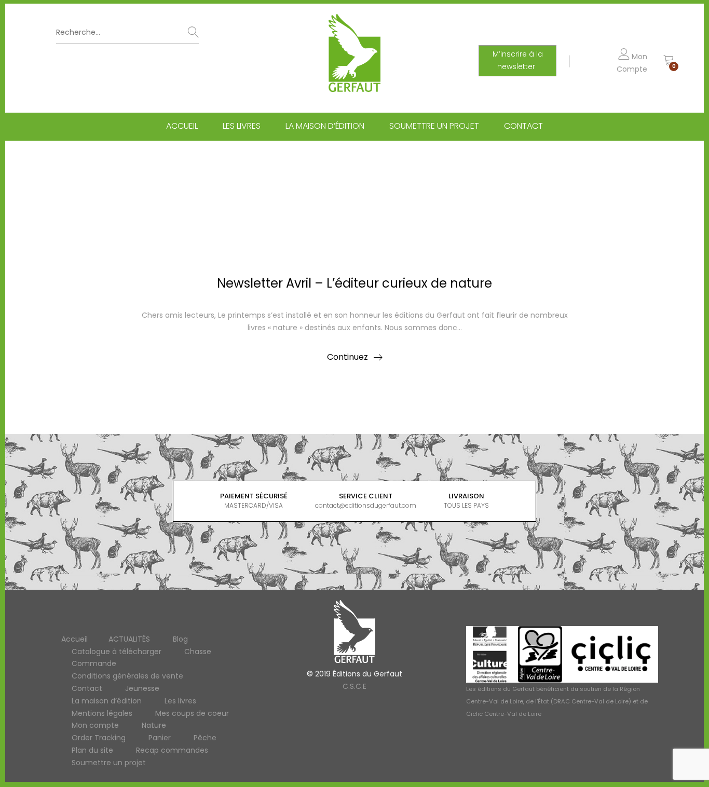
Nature (154, 725)
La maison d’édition (324, 126)
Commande (94, 663)
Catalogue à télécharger (116, 651)
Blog (180, 639)
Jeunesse (142, 688)
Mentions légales (102, 713)
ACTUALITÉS (129, 639)
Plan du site (92, 750)
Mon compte (95, 725)
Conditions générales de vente (127, 676)
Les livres (242, 126)
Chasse (197, 651)
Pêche (205, 737)
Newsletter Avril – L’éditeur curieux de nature (354, 283)
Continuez (347, 357)
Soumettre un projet (434, 126)
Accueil (182, 126)
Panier (159, 737)
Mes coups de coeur (192, 713)
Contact (523, 126)
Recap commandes (172, 750)
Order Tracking (99, 737)
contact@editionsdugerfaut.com (365, 505)
